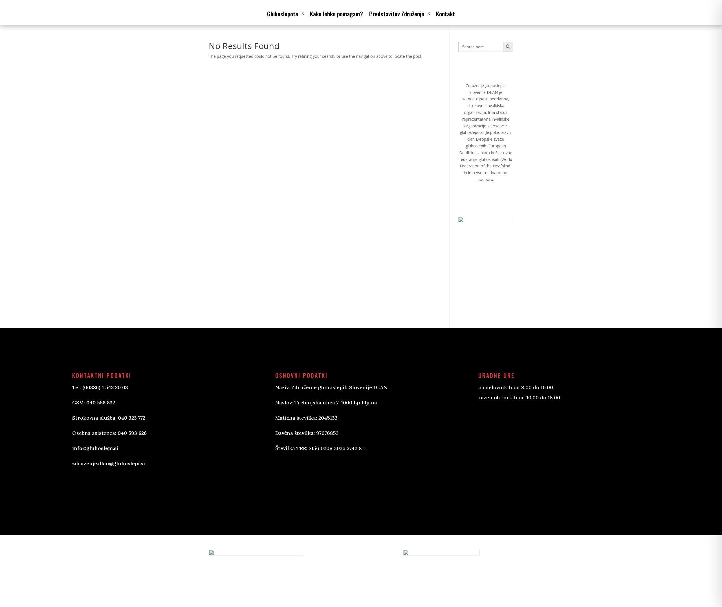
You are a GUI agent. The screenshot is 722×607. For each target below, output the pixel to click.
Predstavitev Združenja (396, 13)
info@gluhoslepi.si (95, 448)
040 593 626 (132, 433)
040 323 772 (131, 418)
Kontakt (445, 13)
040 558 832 (100, 402)
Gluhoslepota (282, 13)
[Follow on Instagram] (308, 479)
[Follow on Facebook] (285, 479)
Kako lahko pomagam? (336, 13)
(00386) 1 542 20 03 (105, 387)
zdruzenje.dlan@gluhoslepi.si (108, 463)
